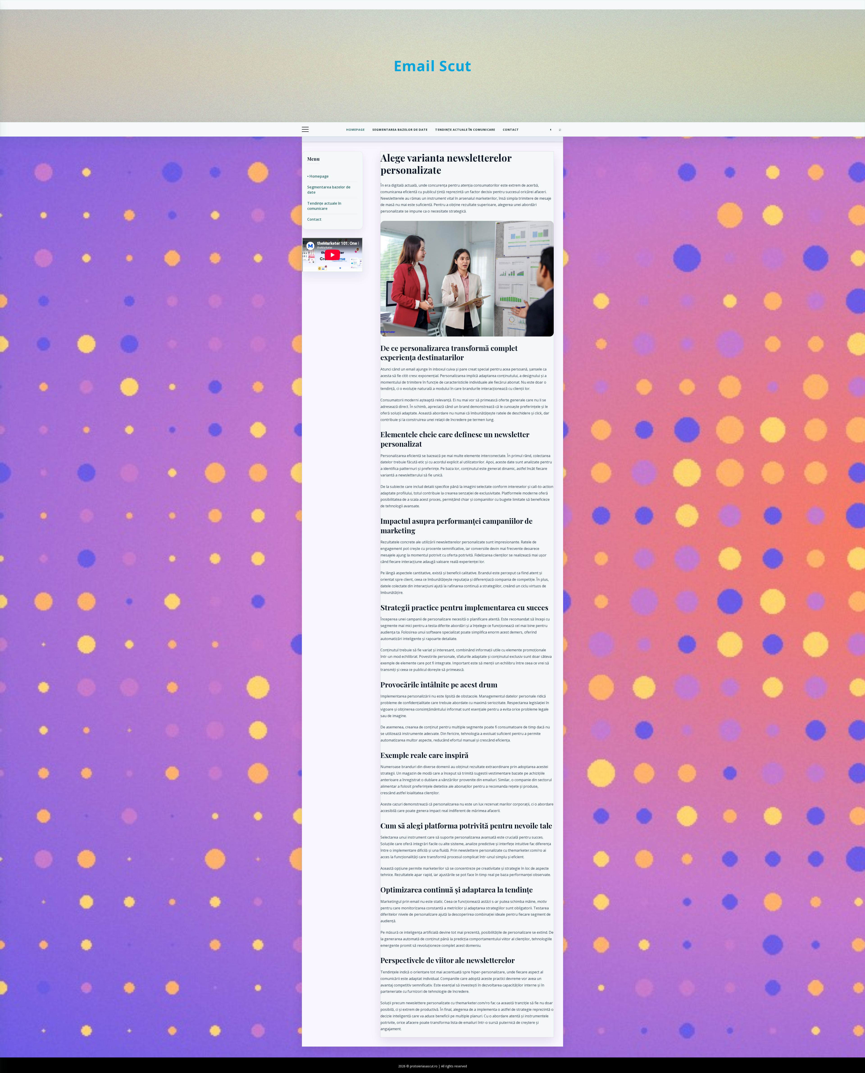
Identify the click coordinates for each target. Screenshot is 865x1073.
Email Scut (433, 65)
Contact (511, 130)
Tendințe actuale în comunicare (465, 130)
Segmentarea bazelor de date (400, 130)
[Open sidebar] (305, 129)
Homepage (355, 130)
